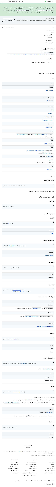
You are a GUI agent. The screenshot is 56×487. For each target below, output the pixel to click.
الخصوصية (30, 480)
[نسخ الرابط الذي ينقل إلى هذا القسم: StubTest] (47, 201)
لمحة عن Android (51, 480)
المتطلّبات (52, 464)
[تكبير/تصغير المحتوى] (46, 31)
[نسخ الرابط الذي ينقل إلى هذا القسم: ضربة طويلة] (47, 284)
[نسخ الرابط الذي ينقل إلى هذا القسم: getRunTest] (45, 262)
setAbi (45, 143)
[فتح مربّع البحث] (22, 1)
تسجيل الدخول (4, 1)
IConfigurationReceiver (28, 54)
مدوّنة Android (33, 466)
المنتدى (45, 480)
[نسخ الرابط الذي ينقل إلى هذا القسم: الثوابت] (48, 176)
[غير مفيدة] (3, 27)
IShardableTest (40, 54)
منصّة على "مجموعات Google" (30, 470)
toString (49, 169)
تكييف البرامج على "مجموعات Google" (29, 475)
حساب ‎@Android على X (31, 462)
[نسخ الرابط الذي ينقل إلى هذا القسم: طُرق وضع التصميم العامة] (37, 197)
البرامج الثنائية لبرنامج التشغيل (49, 472)
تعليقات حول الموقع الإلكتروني (21, 480)
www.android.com (14, 466)
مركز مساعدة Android (14, 462)
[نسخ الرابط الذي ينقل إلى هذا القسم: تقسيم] (49, 386)
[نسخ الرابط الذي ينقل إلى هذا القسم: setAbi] (49, 333)
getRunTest (49, 127)
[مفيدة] (5, 27)
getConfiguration (47, 120)
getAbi (50, 113)
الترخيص (34, 480)
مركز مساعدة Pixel (14, 464)
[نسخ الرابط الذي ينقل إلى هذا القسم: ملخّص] (48, 79)
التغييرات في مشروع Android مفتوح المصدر (15, 12)
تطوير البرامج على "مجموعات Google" (29, 472)
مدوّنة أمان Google (32, 468)
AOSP (53, 27)
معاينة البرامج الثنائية (50, 468)
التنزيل (53, 466)
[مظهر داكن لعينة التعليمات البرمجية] (53, 184)
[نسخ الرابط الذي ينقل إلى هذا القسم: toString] (48, 422)
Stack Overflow (14, 470)
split (50, 160)
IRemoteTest (49, 156)
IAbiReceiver (17, 54)
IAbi (52, 110)
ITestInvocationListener (40, 134)
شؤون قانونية (39, 480)
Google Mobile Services (13, 468)
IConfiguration (49, 117)
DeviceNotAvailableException (45, 326)
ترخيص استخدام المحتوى (21, 451)
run (17, 134)
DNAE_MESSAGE (49, 90)
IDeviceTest (7, 402)
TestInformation (23, 134)
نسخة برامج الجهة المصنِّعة (49, 470)
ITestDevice (15, 402)
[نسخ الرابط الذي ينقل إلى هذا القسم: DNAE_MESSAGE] (42, 180)
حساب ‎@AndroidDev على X (30, 464)
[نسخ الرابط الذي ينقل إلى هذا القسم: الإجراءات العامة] (43, 214)
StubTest (49, 100)
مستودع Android (51, 462)
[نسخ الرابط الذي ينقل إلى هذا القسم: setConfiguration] (42, 358)
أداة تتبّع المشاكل (15, 472)
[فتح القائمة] (53, 1)
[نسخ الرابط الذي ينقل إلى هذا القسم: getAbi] (48, 218)
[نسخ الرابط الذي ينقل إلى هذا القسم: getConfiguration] (42, 240)
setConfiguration (31, 150)
